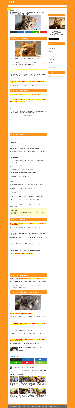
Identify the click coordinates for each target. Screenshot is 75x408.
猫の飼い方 (51, 59)
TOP (42, 2)
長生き (16, 356)
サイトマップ (52, 2)
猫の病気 (12, 356)
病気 (18, 356)
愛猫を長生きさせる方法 (53, 51)
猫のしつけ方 (52, 56)
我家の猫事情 (52, 48)
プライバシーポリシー (63, 2)
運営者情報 (14, 406)
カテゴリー (46, 2)
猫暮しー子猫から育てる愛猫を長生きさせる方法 (45, 406)
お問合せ (57, 2)
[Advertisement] (28, 123)
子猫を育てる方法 (52, 67)
